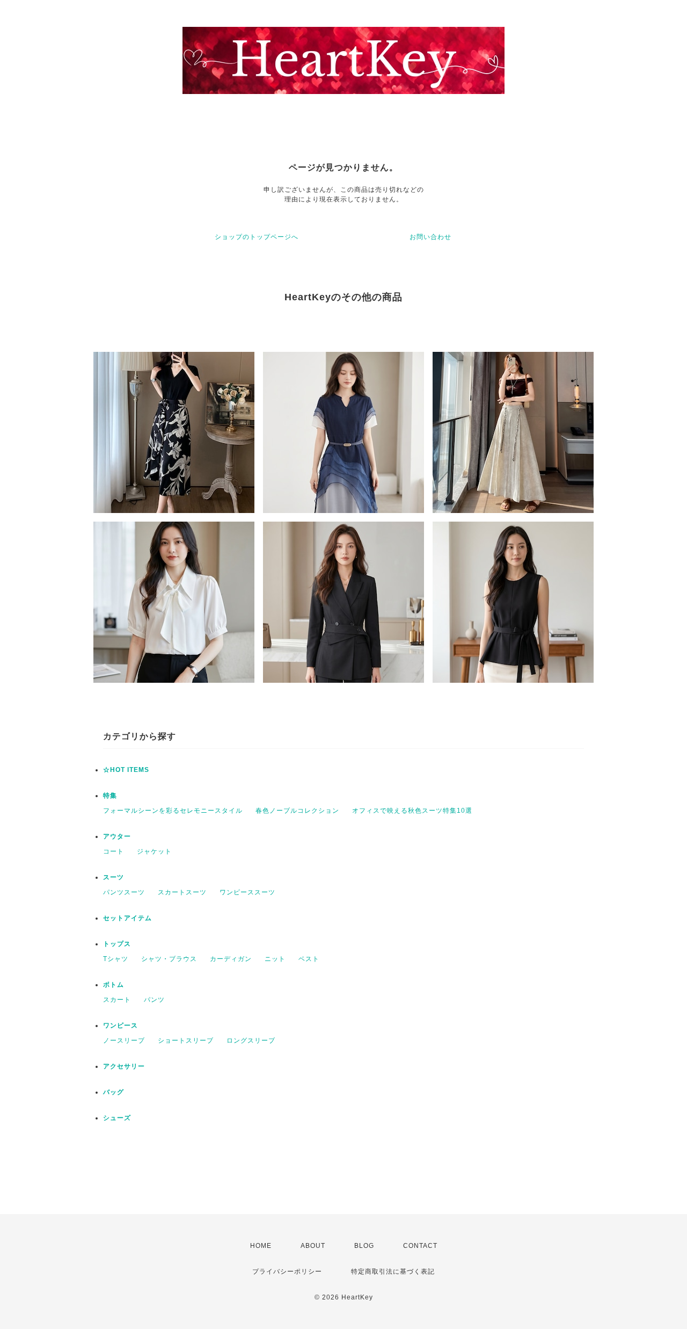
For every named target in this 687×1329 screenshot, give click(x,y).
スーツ (113, 877)
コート (113, 851)
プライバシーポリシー (287, 1271)
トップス (117, 944)
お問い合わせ (430, 237)
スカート (117, 999)
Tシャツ (115, 959)
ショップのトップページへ (256, 237)
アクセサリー (124, 1066)
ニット (275, 959)
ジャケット (154, 851)
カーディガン (231, 959)
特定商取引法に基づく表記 (393, 1271)
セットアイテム (127, 918)
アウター (117, 836)
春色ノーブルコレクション (297, 810)
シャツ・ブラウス (169, 959)
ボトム (113, 984)
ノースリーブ (124, 1040)
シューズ (117, 1118)
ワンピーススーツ (247, 892)
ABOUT (313, 1245)
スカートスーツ (182, 892)
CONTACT (420, 1245)
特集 (110, 795)
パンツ (154, 999)
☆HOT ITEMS (126, 770)
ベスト (308, 959)
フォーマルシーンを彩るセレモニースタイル (173, 810)
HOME (261, 1245)
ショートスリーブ (186, 1040)
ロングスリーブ (250, 1040)
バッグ (113, 1092)
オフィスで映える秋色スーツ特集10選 (412, 810)
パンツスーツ (124, 892)
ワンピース (120, 1025)
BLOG (364, 1245)
